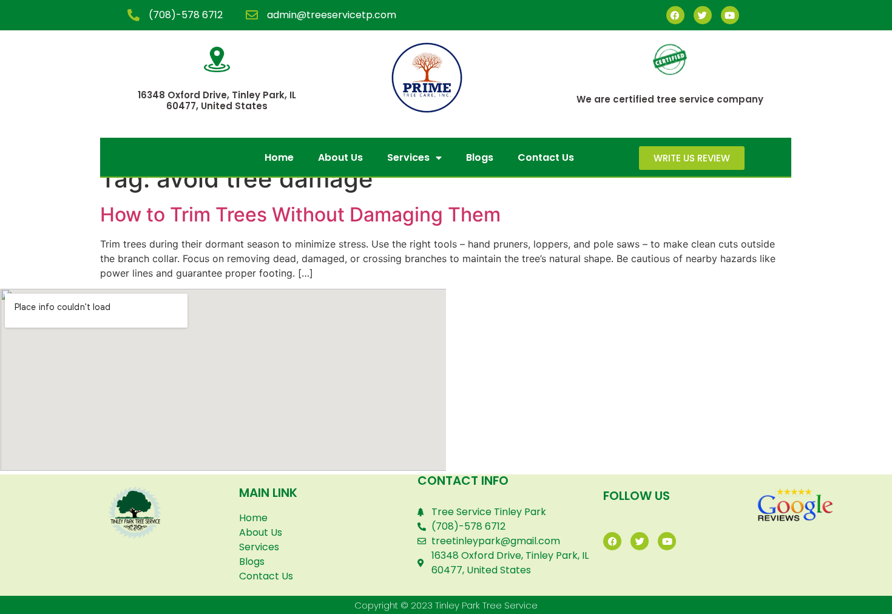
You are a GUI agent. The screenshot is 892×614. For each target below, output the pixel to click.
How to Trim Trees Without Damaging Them (300, 214)
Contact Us (546, 157)
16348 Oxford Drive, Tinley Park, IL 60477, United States (217, 100)
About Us (340, 157)
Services (408, 157)
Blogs (479, 157)
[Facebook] (675, 15)
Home (279, 157)
